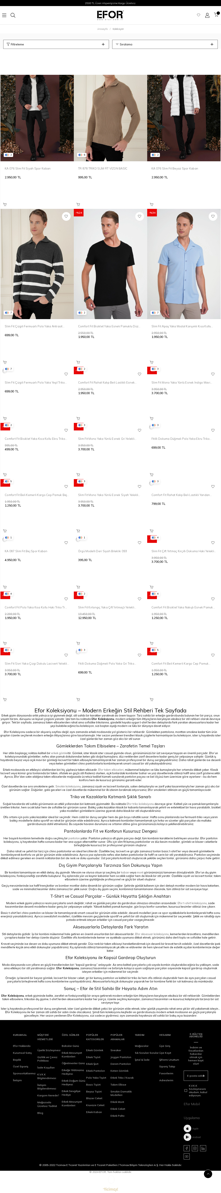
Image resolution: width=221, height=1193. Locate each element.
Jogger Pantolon (120, 1057)
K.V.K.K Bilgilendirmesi (46, 1076)
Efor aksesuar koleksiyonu (152, 934)
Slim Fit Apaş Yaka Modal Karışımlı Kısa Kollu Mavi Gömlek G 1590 (181, 326)
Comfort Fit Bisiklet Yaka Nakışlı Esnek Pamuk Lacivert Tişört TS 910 (182, 607)
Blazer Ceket (94, 1098)
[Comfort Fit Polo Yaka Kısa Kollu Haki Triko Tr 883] (37, 596)
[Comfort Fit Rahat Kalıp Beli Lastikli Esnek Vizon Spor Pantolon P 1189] (110, 371)
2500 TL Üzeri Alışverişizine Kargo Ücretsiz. (110, 3)
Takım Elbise (118, 1084)
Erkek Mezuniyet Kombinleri (72, 1054)
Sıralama (126, 44)
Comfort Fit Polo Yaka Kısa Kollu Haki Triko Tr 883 (35, 607)
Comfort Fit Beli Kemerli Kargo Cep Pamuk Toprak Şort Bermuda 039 (180, 663)
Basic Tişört (93, 1084)
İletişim (17, 1080)
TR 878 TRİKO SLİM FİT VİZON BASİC (103, 168)
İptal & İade (142, 1059)
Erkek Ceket (117, 1108)
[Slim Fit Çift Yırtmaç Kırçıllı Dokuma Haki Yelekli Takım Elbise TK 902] (184, 539)
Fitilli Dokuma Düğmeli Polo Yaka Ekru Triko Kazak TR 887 (181, 438)
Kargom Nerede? (48, 1095)
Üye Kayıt (165, 1052)
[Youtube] (187, 1156)
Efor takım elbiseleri (111, 769)
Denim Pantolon (120, 1063)
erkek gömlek (59, 753)
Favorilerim (166, 1073)
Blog (40, 1113)
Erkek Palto (117, 1115)
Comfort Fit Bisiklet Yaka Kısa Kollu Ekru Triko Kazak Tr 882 (35, 438)
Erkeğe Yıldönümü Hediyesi (73, 1071)
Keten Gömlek (119, 1070)
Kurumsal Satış (22, 1052)
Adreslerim (166, 1080)
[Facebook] (187, 1148)
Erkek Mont (117, 1101)
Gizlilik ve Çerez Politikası (47, 1058)
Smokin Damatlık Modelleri (121, 1093)
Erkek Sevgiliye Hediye (71, 1092)
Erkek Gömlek (94, 1050)
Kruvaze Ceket (95, 1105)
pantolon (74, 838)
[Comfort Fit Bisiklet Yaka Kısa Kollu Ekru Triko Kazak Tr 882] (37, 427)
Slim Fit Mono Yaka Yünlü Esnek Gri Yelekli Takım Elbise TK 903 (106, 438)
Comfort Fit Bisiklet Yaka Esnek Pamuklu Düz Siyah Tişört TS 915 (108, 326)
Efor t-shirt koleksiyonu (192, 903)
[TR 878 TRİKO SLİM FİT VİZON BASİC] (110, 106)
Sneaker (115, 1050)
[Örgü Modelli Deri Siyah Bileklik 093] (110, 539)
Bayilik (17, 1059)
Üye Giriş (164, 1045)
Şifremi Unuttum (169, 1059)
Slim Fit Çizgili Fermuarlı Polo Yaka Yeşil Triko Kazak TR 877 (35, 382)
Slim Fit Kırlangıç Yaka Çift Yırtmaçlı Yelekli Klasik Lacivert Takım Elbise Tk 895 (106, 607)
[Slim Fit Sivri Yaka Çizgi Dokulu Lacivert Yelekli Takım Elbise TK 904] (37, 652)
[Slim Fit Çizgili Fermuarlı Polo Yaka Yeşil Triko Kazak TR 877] (37, 371)
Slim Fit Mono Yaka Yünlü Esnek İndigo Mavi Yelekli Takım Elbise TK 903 (181, 382)
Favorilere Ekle (66, 216)
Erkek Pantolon (95, 1070)
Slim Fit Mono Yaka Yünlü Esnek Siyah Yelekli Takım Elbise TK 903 (108, 495)
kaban (125, 872)
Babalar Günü (70, 1045)
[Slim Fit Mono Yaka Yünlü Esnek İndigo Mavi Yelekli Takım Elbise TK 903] (184, 371)
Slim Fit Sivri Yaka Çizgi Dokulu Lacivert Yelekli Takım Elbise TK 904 (36, 663)
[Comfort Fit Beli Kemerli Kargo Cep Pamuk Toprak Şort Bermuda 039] (184, 652)
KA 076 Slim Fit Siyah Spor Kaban (28, 168)
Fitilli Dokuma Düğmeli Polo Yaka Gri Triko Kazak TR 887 (106, 663)
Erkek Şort (92, 1063)
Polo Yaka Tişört (96, 1077)
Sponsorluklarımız (24, 1073)
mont (140, 872)
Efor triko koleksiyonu (140, 804)
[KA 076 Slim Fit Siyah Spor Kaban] (37, 106)
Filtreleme (17, 44)
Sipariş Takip (167, 1066)
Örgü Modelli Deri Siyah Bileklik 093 (102, 551)
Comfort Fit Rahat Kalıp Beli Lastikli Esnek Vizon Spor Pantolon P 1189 (106, 382)
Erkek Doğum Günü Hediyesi (73, 1082)
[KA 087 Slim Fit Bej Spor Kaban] (37, 539)
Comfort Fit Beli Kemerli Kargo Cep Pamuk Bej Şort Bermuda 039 (36, 495)
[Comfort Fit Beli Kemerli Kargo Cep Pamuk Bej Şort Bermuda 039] (37, 483)
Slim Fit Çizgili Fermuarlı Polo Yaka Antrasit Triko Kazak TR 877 (34, 326)
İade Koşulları (46, 1067)
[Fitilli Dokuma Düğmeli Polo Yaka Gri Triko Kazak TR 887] (110, 652)
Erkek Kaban (94, 1112)
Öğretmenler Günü (73, 1063)
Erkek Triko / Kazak (122, 1077)
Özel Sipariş (20, 1066)
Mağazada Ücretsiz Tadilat (47, 1104)
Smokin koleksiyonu (68, 786)
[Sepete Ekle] (4, 204)
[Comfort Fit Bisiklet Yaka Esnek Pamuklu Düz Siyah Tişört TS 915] (110, 264)
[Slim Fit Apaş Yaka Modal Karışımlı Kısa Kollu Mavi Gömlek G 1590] (184, 264)
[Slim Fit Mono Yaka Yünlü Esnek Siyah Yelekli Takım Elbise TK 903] (110, 483)
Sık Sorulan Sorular (147, 1052)
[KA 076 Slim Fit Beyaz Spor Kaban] (184, 106)
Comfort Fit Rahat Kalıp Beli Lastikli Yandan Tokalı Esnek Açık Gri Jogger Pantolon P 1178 (182, 495)
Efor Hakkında (21, 1045)
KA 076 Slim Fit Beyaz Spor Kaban (175, 168)
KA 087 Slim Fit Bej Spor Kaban (26, 551)
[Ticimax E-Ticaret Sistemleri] (110, 1190)
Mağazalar (141, 1045)
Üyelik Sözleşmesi (48, 1050)
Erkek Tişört (93, 1057)
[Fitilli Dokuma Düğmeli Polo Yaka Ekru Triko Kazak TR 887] (184, 427)
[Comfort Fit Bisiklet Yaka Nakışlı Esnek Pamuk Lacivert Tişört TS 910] (184, 596)
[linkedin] (203, 1148)
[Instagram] (195, 1148)
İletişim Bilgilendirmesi (46, 1086)
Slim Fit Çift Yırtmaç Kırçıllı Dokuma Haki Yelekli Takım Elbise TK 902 (183, 551)
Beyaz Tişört (94, 1091)
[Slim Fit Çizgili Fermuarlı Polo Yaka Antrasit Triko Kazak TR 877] (37, 264)
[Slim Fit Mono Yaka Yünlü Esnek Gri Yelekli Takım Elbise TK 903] (110, 427)
